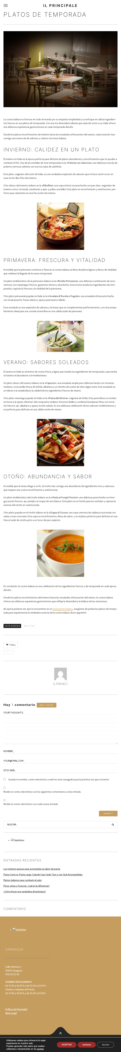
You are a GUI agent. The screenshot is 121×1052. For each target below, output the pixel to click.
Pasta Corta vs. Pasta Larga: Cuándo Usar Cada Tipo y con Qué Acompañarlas (43, 874)
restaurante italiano (63, 609)
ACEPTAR (67, 1044)
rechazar (86, 1044)
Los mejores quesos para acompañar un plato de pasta (31, 869)
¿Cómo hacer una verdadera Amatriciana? (24, 891)
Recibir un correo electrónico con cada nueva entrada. (30, 804)
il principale (60, 5)
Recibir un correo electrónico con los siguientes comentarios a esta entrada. (42, 791)
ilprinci (60, 684)
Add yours (47, 705)
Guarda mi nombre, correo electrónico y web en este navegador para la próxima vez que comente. (58, 779)
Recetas (29, 626)
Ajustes (105, 1044)
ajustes (40, 1049)
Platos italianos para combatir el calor (22, 880)
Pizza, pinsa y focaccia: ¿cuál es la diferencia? (26, 886)
